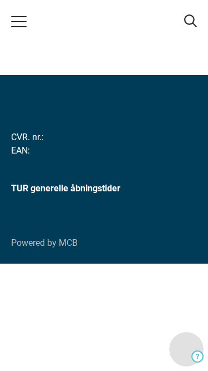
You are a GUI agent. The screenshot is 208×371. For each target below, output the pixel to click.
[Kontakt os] (186, 349)
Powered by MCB (44, 243)
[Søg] (189, 21)
